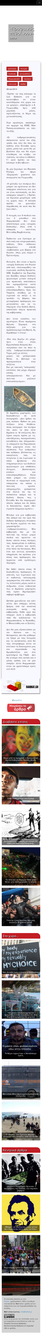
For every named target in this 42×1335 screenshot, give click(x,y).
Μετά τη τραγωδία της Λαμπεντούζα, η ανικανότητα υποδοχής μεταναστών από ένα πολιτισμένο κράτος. (21, 841)
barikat (23, 84)
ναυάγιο (27, 79)
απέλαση (12, 84)
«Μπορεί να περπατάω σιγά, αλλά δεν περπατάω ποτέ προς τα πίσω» (20, 1228)
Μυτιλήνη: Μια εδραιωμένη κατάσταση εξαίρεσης (21, 1095)
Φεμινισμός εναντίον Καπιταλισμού (21, 1267)
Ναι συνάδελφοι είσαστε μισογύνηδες (21, 972)
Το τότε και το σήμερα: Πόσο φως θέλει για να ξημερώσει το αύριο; (20, 880)
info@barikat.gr (26, 1312)
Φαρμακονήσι (14, 79)
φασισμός (12, 68)
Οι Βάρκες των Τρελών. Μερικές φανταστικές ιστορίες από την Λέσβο (20, 1135)
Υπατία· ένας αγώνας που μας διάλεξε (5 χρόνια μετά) (20, 921)
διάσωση (12, 74)
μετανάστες (25, 74)
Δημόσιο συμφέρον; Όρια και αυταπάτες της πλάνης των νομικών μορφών (20, 1188)
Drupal (6, 1301)
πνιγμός (24, 68)
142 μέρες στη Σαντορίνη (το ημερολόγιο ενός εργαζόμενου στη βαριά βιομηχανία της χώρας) (21, 1014)
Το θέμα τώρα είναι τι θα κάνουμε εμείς (21, 1054)
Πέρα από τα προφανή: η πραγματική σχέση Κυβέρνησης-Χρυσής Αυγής (20, 759)
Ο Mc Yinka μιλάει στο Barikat (20, 798)
